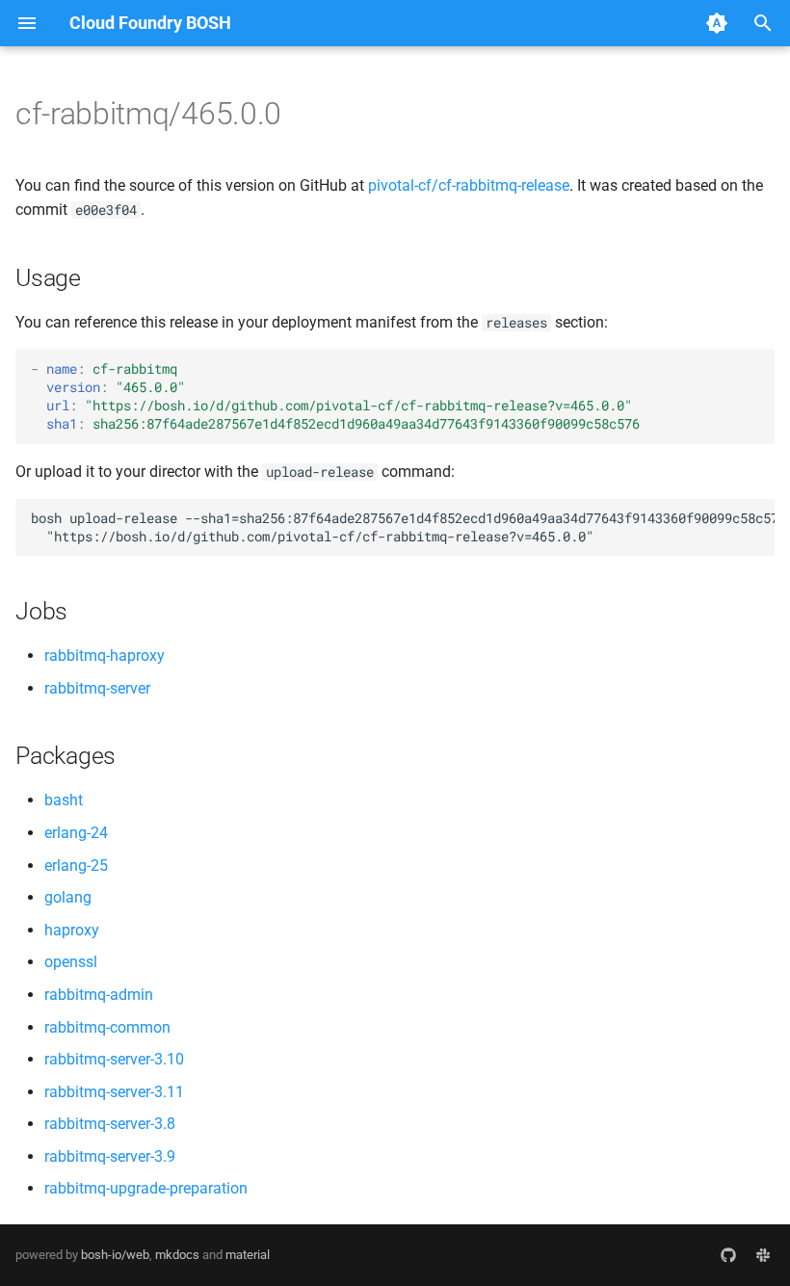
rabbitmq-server (97, 688)
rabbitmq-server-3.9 (109, 1156)
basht (63, 800)
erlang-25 (76, 865)
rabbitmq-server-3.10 (114, 1059)
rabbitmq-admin (98, 994)
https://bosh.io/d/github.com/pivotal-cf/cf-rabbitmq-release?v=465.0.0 (358, 405)
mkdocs (177, 1254)
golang (68, 897)
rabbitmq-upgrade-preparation (146, 1188)
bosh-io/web (115, 1254)
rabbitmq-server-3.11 (114, 1092)
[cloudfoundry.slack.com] (763, 1255)
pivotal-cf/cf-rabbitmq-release (468, 185)
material (247, 1254)
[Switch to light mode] (717, 23)
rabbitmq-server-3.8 (109, 1124)
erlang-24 (76, 833)
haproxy (71, 930)
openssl (70, 962)
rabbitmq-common (107, 1027)
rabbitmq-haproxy (104, 655)
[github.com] (728, 1255)
